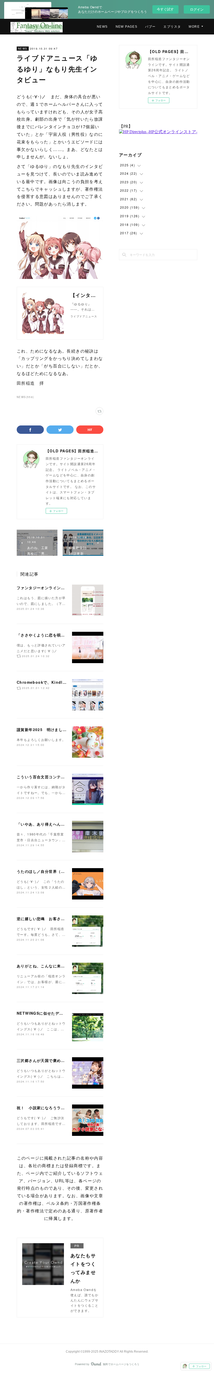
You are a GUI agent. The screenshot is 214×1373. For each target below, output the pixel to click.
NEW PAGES (127, 26)
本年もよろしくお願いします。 (41, 739)
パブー (150, 26)
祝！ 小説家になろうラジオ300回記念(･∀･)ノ (60, 1107)
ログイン (197, 9)
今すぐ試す (165, 9)
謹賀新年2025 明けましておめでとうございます (62, 729)
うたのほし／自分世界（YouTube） (50, 871)
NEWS (102, 26)
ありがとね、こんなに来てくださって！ (53, 965)
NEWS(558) (25, 397)
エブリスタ (172, 26)
